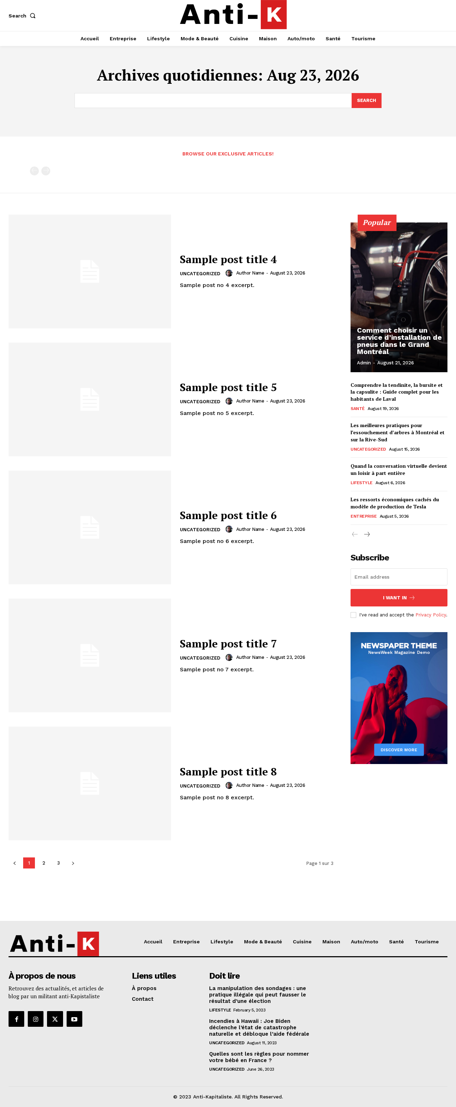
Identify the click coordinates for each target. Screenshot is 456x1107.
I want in (395, 597)
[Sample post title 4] (90, 271)
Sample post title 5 (228, 387)
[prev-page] (34, 170)
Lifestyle (362, 482)
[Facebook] (16, 1019)
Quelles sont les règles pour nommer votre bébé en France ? (259, 1057)
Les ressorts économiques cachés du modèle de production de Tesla (395, 503)
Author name (250, 273)
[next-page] (366, 534)
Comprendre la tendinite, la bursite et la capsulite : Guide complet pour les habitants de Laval (397, 391)
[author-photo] (230, 273)
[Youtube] (74, 1019)
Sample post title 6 (228, 515)
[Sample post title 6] (90, 527)
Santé (358, 408)
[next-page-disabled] (45, 170)
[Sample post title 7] (90, 655)
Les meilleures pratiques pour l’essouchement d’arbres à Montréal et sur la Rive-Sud (398, 432)
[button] (23, 15)
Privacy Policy (430, 614)
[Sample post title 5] (90, 399)
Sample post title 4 (228, 259)
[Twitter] (55, 1019)
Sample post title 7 (228, 643)
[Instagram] (35, 1019)
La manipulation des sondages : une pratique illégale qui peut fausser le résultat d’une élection (257, 994)
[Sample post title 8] (90, 783)
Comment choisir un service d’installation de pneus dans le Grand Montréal (399, 341)
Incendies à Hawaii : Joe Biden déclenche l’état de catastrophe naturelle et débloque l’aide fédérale (259, 1027)
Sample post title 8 (228, 771)
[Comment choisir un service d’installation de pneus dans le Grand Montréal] (399, 297)
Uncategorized (200, 273)
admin (364, 362)
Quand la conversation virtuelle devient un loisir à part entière (399, 469)
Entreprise (364, 516)
